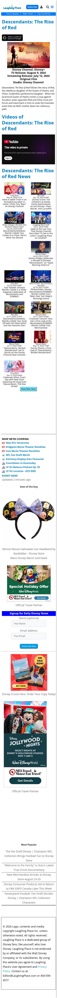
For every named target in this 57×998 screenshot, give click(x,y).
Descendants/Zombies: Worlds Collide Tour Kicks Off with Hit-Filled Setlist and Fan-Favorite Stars (14, 322)
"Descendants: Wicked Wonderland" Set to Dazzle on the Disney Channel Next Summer (14, 351)
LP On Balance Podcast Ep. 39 (23, 467)
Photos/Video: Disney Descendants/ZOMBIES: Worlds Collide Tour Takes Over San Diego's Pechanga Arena (41, 294)
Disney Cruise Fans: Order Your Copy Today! (29, 694)
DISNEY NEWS (10, 475)
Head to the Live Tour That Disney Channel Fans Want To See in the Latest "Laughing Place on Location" (41, 233)
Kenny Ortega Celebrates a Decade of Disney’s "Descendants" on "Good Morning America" (41, 261)
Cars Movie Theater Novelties (23, 451)
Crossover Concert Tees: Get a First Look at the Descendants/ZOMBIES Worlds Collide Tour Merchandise (41, 323)
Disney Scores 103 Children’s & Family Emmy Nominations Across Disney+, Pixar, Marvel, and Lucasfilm (41, 204)
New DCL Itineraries (17, 442)
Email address (29, 630)
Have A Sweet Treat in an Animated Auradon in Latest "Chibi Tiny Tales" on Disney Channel (14, 203)
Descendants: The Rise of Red (28, 24)
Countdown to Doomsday (21, 463)
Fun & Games (12, 14)
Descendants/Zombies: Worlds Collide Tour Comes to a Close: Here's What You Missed (14, 234)
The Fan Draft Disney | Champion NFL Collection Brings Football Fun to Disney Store (28, 856)
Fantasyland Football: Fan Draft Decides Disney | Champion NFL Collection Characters (29, 898)
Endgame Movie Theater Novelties (25, 447)
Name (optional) (29, 618)
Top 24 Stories (44, 14)
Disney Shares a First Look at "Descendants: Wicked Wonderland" (41, 350)
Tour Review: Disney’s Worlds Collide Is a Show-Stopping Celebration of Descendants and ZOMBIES (14, 292)
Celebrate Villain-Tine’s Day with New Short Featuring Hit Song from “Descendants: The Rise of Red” (14, 382)
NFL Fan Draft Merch (18, 455)
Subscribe (32, 7)
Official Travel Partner (29, 605)
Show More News (28, 389)
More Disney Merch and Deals (28, 558)
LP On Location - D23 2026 (21, 471)
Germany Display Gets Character (25, 459)
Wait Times (28, 14)
